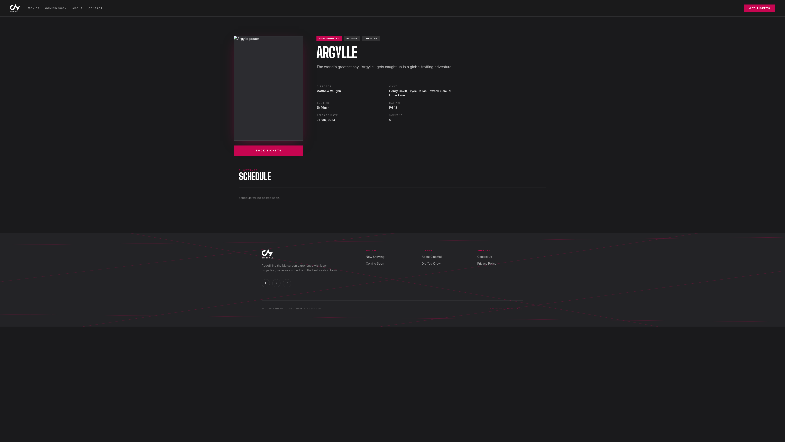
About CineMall (432, 256)
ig (287, 283)
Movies (33, 8)
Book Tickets (268, 150)
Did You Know (431, 263)
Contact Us (484, 256)
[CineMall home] (15, 8)
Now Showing (375, 256)
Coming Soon (56, 8)
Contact (96, 8)
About (77, 8)
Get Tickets (759, 8)
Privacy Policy (486, 263)
